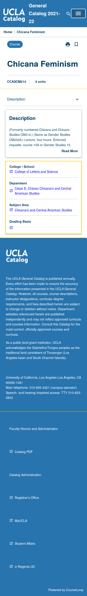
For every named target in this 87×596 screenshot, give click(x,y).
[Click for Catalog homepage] (14, 15)
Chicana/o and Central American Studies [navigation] (43, 210)
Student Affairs (25, 543)
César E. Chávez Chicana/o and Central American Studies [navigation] (43, 191)
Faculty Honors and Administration (33, 428)
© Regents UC (25, 566)
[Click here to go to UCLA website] (17, 257)
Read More (70, 151)
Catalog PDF (24, 451)
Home (8, 32)
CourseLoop (74, 589)
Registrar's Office (27, 497)
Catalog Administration (25, 474)
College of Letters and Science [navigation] (36, 171)
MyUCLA (21, 520)
